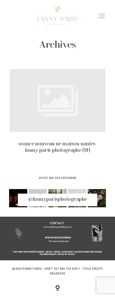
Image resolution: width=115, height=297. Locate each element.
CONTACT (57, 223)
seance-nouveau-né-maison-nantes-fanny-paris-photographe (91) (58, 115)
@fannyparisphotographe (57, 199)
